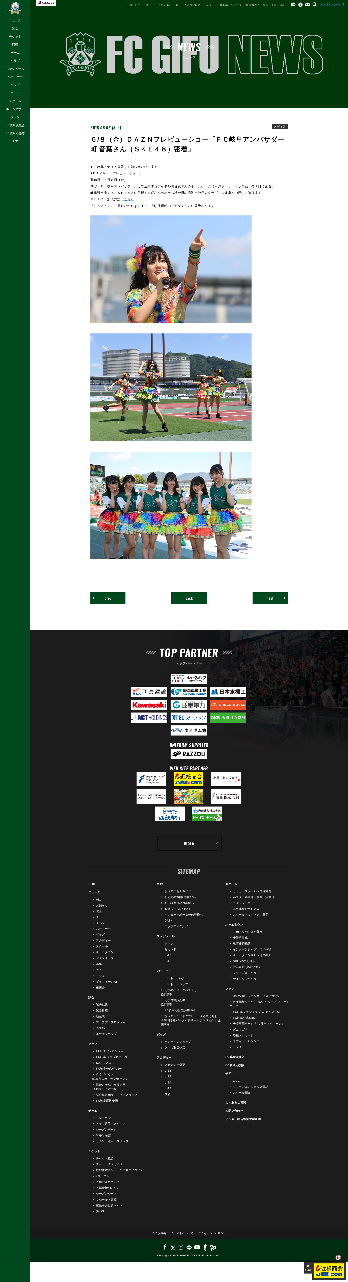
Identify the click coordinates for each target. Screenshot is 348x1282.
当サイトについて (182, 1233)
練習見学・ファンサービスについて (256, 996)
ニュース (15, 20)
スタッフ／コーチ (245, 903)
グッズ (15, 85)
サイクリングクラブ (246, 978)
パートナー (15, 76)
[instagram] (181, 1247)
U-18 (168, 955)
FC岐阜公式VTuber (109, 1068)
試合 (15, 28)
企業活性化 (240, 937)
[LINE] (189, 1247)
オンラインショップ (178, 1041)
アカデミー (15, 93)
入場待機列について (109, 1187)
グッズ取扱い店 (175, 1047)
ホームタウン (15, 109)
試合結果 (102, 1004)
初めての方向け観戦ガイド (182, 897)
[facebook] (165, 1247)
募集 (99, 963)
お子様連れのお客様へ (179, 903)
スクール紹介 (242, 1092)
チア (15, 141)
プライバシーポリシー (212, 1233)
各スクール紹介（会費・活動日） (255, 897)
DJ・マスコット (106, 1062)
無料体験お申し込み (246, 908)
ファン (15, 117)
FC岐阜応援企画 (107, 1100)
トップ (169, 943)
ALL (99, 899)
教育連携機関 (242, 943)
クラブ (15, 60)
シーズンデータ (106, 1129)
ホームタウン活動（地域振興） (253, 955)
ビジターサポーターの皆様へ (184, 914)
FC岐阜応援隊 (15, 133)
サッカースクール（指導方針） (253, 891)
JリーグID (103, 1176)
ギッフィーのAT (106, 981)
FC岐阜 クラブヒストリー (113, 1056)
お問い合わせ (234, 1110)
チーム (15, 52)
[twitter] (173, 1247)
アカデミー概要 (175, 1064)
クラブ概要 (159, 1233)
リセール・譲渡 (106, 1199)
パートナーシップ (176, 984)
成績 (167, 1094)
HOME (129, 4)
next (270, 598)
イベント (102, 923)
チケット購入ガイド (109, 1164)
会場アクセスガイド (178, 891)
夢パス (100, 1211)
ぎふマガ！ (240, 1029)
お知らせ (102, 905)
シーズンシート (106, 1193)
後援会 (100, 987)
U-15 (168, 961)
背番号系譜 (103, 1135)
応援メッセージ (243, 1035)
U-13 (168, 1088)
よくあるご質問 (235, 1102)
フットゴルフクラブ (246, 972)
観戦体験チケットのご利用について (119, 1170)
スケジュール (15, 68)
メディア (157, 4)
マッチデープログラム (110, 1022)
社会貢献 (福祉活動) (246, 967)
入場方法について (108, 1182)
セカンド (170, 949)
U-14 (168, 1082)
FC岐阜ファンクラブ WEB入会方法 (256, 1011)
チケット (15, 36)
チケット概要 (105, 1158)
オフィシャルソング (246, 1041)
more (189, 843)
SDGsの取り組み (244, 961)
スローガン (103, 1117)
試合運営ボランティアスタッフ (116, 1094)
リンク (237, 1047)
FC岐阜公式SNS (244, 1017)
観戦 (15, 44)
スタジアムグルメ (176, 926)
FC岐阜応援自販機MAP (180, 1010)
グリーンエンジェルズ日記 (250, 1086)
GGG (236, 1080)
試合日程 (102, 1010)
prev (108, 598)
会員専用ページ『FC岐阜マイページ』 (258, 1023)
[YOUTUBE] (197, 1247)
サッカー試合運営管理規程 (243, 1119)
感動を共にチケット (109, 1205)
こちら (129, 199)
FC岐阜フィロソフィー (111, 1051)
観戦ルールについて (178, 908)
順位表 (100, 1016)
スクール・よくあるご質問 (250, 914)
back (189, 598)
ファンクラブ (105, 958)
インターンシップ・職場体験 (252, 949)
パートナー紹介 (175, 978)
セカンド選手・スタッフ (112, 1141)
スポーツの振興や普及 (247, 931)
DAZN (169, 920)
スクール (15, 101)
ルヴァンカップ (106, 1033)
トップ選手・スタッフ (110, 1123)
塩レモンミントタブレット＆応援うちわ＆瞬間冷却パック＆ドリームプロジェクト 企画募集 (191, 1020)
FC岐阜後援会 (15, 125)
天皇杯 (100, 1028)
